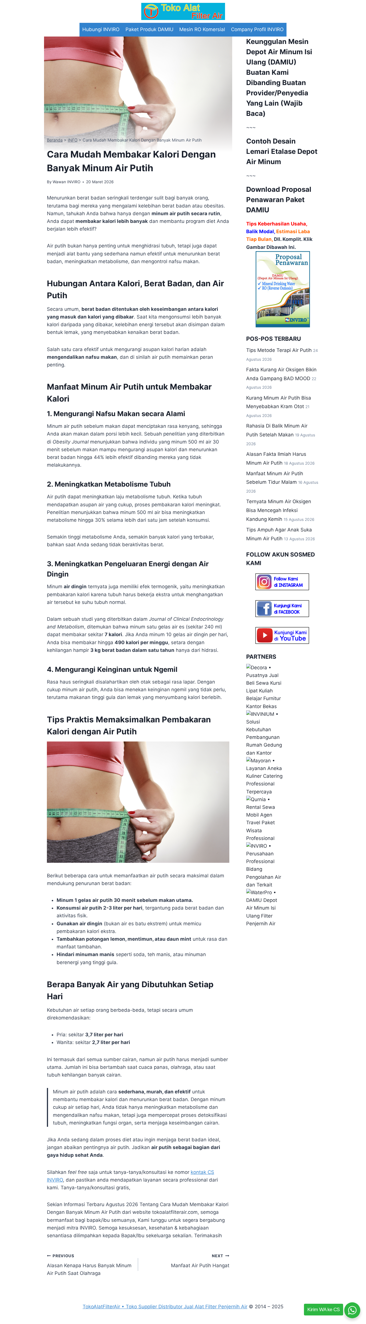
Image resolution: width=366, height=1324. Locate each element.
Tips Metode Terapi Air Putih (279, 350)
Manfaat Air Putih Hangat (200, 1261)
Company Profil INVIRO (257, 29)
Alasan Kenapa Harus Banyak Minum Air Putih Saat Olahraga (89, 1265)
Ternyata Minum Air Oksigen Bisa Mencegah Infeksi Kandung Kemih (278, 510)
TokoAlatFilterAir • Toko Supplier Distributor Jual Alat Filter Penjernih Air (165, 1306)
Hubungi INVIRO (101, 29)
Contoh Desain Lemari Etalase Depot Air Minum (281, 151)
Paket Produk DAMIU (150, 29)
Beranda (55, 140)
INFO (72, 140)
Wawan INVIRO (66, 182)
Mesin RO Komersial (202, 29)
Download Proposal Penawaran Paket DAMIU (278, 199)
